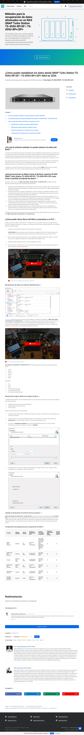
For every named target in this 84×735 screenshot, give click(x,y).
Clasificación (17, 636)
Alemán (19, 640)
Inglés (15, 640)
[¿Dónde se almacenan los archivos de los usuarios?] (41, 513)
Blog (25, 6)
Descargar (54, 139)
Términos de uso (64, 727)
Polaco (23, 640)
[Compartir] (12, 688)
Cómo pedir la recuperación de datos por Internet (21, 280)
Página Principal (10, 6)
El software (7, 319)
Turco (37, 640)
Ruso (34, 640)
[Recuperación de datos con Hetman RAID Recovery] (40, 285)
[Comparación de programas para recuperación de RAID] (43, 527)
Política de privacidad (74, 727)
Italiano (41, 640)
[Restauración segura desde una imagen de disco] (39, 396)
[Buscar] (61, 6)
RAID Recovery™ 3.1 (18, 138)
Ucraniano (29, 640)
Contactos (19, 6)
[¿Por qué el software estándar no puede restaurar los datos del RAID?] (11, 150)
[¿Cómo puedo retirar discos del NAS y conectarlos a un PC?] (55, 219)
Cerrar (52, 733)
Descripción (57, 733)
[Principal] (2, 6)
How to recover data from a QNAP (15, 361)
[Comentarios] (16, 608)
